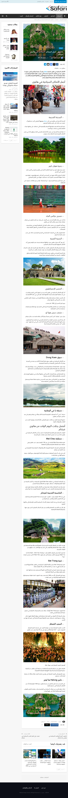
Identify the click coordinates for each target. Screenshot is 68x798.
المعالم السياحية (54, 721)
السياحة (59, 16)
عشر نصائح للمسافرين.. (6, 30)
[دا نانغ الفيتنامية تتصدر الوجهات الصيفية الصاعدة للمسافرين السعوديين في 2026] (29, 753)
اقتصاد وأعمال (29, 16)
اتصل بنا (47, 1)
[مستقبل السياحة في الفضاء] (13, 56)
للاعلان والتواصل (40, 1)
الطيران (46, 16)
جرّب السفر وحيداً (6, 39)
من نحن (51, 1)
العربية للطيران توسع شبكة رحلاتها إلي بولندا (10, 84)
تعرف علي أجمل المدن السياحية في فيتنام (31, 737)
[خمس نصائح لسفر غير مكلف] (13, 47)
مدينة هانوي (43, 721)
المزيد (21, 16)
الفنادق (53, 16)
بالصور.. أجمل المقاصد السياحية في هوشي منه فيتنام (58, 737)
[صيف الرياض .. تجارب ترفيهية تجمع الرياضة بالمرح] (44, 753)
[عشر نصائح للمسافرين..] (13, 31)
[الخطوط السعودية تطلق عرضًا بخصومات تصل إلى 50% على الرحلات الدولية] (13, 129)
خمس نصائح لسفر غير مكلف (6, 47)
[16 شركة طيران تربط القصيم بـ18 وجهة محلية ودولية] (13, 106)
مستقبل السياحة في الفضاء (6, 56)
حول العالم (39, 16)
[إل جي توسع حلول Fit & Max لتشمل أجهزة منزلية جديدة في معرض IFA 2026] (13, 117)
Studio (28, 792)
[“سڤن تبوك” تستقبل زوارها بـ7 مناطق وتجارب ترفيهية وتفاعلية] (58, 753)
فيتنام (45, 72)
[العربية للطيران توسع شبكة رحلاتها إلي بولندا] (10, 76)
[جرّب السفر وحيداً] (13, 40)
